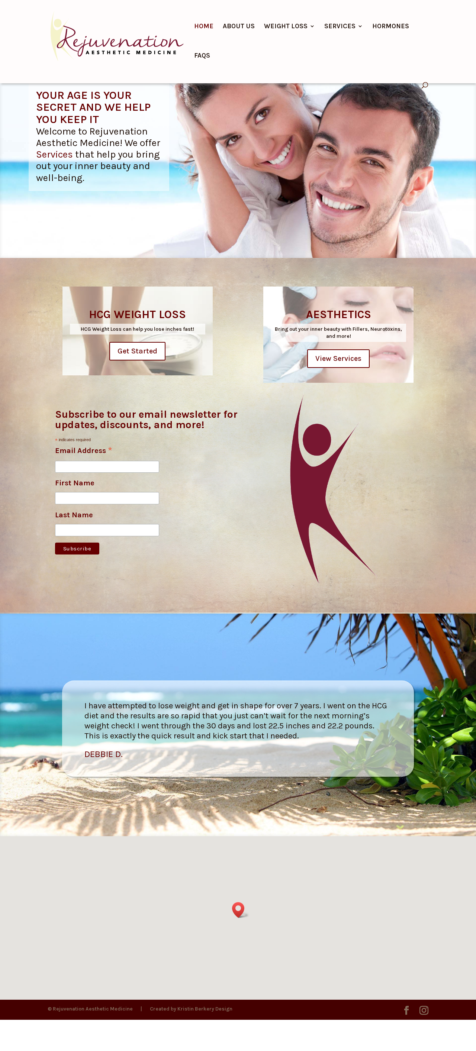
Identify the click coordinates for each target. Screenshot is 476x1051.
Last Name (74, 515)
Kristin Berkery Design (204, 1009)
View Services (338, 358)
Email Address (83, 451)
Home (203, 26)
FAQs (202, 56)
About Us (239, 26)
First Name (74, 483)
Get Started (137, 351)
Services (340, 26)
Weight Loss (286, 26)
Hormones (390, 26)
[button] (240, 910)
